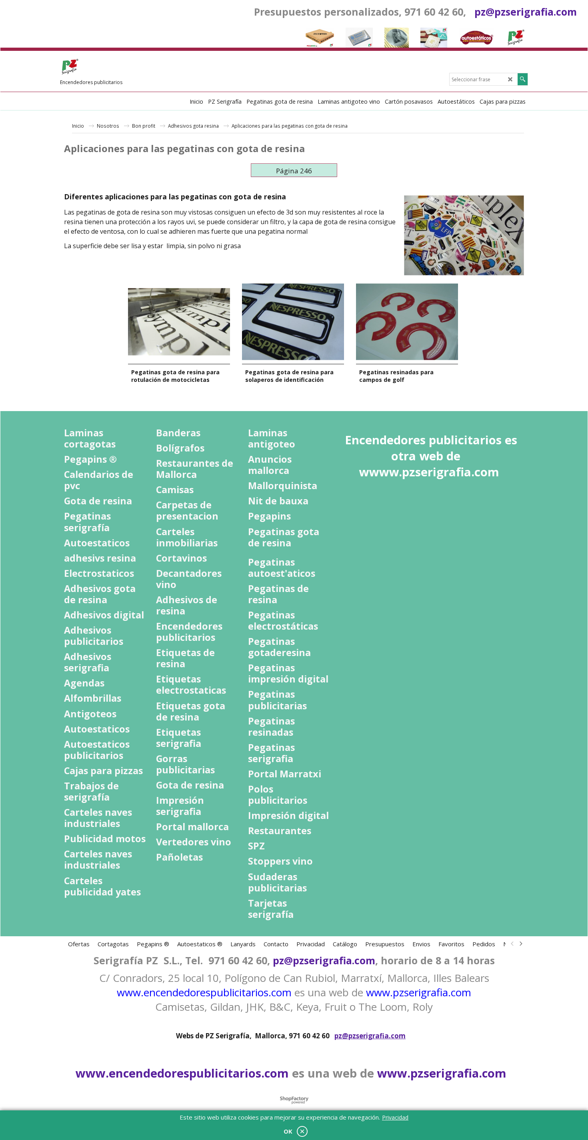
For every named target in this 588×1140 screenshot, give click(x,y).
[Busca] (523, 79)
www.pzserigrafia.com (418, 992)
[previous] (512, 943)
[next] (520, 943)
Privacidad (395, 1117)
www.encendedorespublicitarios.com (204, 992)
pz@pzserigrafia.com (525, 11)
